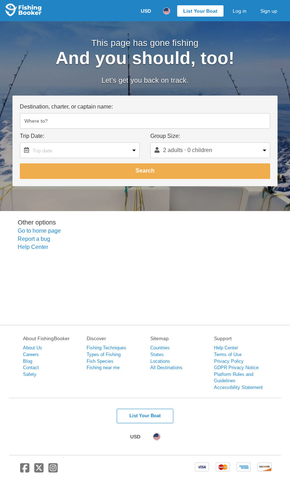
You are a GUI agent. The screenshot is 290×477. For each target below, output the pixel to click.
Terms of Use (228, 354)
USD (146, 11)
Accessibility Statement (238, 387)
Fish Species (100, 361)
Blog (27, 361)
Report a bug (34, 239)
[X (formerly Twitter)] (39, 471)
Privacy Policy (229, 361)
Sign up (268, 11)
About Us (32, 347)
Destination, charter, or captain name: (66, 107)
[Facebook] (24, 471)
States (157, 354)
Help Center (33, 247)
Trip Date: (32, 136)
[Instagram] (53, 471)
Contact (31, 367)
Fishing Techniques (106, 347)
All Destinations (166, 367)
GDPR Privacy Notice (236, 367)
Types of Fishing (104, 354)
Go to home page (39, 231)
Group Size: (165, 136)
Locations (160, 361)
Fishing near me (103, 367)
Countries (160, 347)
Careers (31, 354)
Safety (29, 374)
